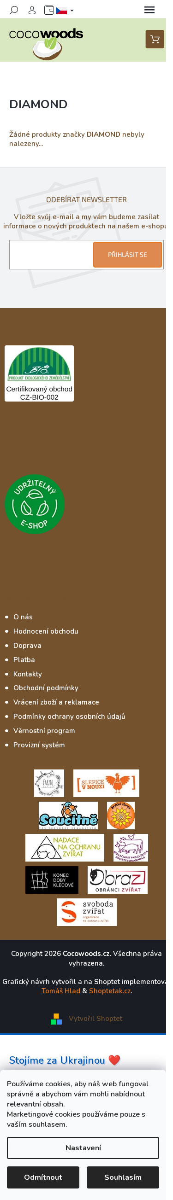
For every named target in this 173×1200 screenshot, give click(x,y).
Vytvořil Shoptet (95, 1018)
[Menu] (149, 10)
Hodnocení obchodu (45, 631)
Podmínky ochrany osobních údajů (69, 716)
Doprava (27, 645)
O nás (23, 617)
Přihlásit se (127, 254)
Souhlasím (123, 1177)
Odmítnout (43, 1177)
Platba (24, 659)
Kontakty (27, 674)
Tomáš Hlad (61, 991)
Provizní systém (39, 745)
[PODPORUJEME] (49, 782)
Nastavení (83, 1148)
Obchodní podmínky (45, 688)
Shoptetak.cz (110, 991)
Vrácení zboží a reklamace (56, 702)
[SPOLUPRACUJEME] (106, 782)
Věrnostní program (44, 730)
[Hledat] (14, 10)
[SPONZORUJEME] (121, 815)
